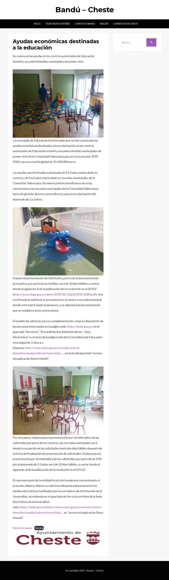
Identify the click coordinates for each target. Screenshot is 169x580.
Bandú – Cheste (84, 9)
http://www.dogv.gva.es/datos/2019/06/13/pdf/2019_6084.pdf (55, 294)
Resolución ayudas (22, 528)
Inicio (37, 23)
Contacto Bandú (85, 23)
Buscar (104, 23)
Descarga (39, 528)
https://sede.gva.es (79, 326)
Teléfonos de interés (58, 23)
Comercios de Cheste (125, 23)
